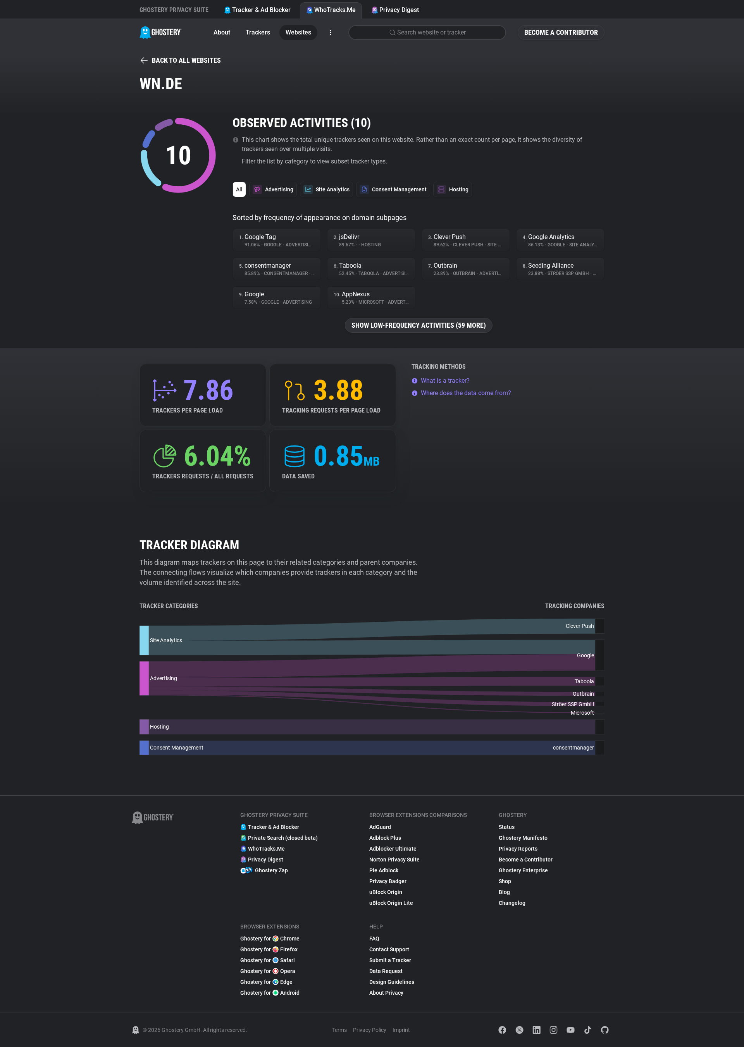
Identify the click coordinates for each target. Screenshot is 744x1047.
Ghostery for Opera (267, 971)
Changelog (512, 903)
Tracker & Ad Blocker (261, 10)
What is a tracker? (445, 380)
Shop (505, 881)
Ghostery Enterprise (523, 870)
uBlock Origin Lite (391, 903)
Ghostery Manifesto (523, 838)
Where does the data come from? (466, 393)
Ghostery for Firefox (269, 949)
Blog (504, 892)
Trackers (258, 32)
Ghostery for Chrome (270, 938)
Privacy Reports (518, 849)
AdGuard (380, 827)
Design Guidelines (391, 982)
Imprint (401, 1030)
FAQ (374, 938)
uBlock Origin (385, 892)
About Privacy (386, 993)
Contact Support (389, 949)
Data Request (386, 971)
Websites (298, 32)
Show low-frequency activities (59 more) (418, 325)
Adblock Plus (385, 838)
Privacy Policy (369, 1030)
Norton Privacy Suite (394, 859)
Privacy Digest (399, 10)
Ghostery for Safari (267, 960)
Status (507, 827)
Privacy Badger (387, 881)
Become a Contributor (561, 32)
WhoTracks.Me (335, 10)
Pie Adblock (383, 870)
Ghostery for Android (270, 993)
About (222, 32)
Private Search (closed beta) (283, 838)
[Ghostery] (161, 32)
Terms (339, 1030)
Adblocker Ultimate (393, 849)
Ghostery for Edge (266, 982)
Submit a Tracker (390, 960)
